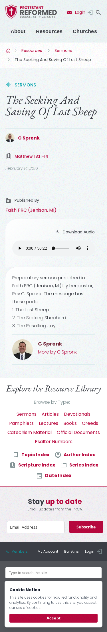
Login (80, 12)
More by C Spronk (57, 352)
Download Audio (78, 232)
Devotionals (77, 414)
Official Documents (78, 432)
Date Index (58, 475)
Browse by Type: (52, 402)
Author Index (79, 454)
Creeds (90, 423)
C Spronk (29, 138)
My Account (48, 551)
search (98, 12)
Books (70, 423)
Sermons (63, 50)
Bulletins (71, 551)
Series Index (83, 465)
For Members (16, 551)
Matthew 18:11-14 (31, 156)
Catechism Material (29, 432)
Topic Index (35, 454)
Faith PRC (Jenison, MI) (30, 210)
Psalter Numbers (53, 441)
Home (8, 50)
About (18, 31)
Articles (50, 414)
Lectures (48, 423)
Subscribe (86, 527)
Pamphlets (21, 423)
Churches (85, 31)
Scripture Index (36, 465)
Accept (53, 618)
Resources (49, 31)
